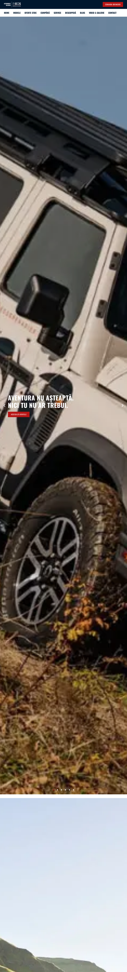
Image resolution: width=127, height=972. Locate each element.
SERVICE (57, 12)
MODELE (17, 12)
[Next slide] (122, 405)
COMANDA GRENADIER (113, 4)
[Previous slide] (4, 405)
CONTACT (112, 12)
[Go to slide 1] (53, 789)
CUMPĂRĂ (45, 12)
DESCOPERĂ (70, 12)
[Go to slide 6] (73, 789)
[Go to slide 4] (65, 789)
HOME (6, 12)
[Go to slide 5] (69, 789)
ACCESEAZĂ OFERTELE (19, 414)
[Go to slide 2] (57, 789)
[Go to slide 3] (61, 789)
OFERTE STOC (31, 12)
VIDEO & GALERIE (96, 12)
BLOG (82, 12)
